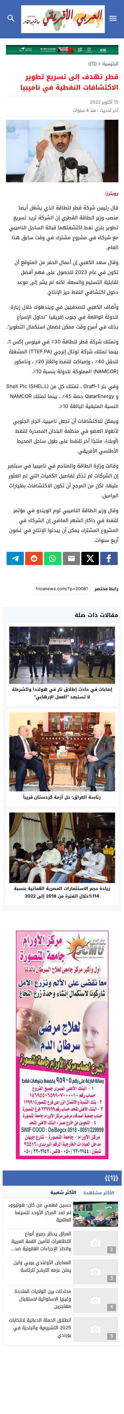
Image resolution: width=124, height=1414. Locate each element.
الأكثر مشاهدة (98, 1193)
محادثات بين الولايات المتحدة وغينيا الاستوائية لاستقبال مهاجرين (43, 1299)
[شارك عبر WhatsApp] (53, 558)
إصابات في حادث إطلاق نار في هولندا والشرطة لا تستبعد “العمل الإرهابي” (62, 693)
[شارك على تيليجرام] (15, 558)
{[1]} (92, 64)
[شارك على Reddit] (34, 558)
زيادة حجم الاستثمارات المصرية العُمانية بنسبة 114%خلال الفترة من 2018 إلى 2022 (62, 892)
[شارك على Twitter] (90, 558)
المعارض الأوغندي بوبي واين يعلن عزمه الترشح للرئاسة (42, 1266)
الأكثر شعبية (63, 1192)
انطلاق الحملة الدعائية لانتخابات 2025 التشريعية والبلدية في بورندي (40, 1328)
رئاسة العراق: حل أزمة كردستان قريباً (62, 797)
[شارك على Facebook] (109, 558)
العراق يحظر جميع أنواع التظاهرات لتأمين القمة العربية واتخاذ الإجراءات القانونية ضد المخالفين (41, 1244)
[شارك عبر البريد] (71, 558)
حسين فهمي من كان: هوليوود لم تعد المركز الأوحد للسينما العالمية (39, 1212)
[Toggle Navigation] (114, 19)
